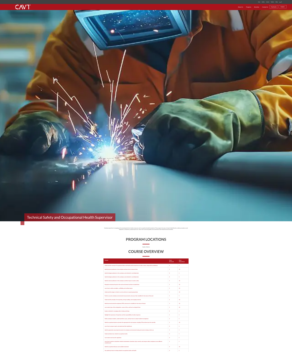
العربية (280, 2)
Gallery (263, 2)
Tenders (272, 2)
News (259, 2)
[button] (274, 6)
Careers (267, 2)
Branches (256, 7)
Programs (248, 7)
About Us (240, 7)
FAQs (276, 2)
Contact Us (265, 7)
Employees (274, 7)
